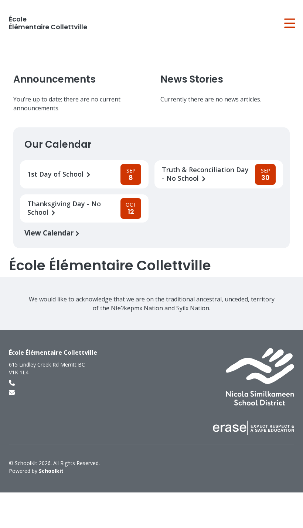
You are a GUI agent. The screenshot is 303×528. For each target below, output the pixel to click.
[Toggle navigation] (289, 23)
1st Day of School (56, 174)
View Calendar (49, 233)
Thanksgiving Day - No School (64, 208)
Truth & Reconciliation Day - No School (205, 174)
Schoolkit (51, 470)
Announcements (54, 79)
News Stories (191, 79)
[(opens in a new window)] (260, 376)
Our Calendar (58, 144)
